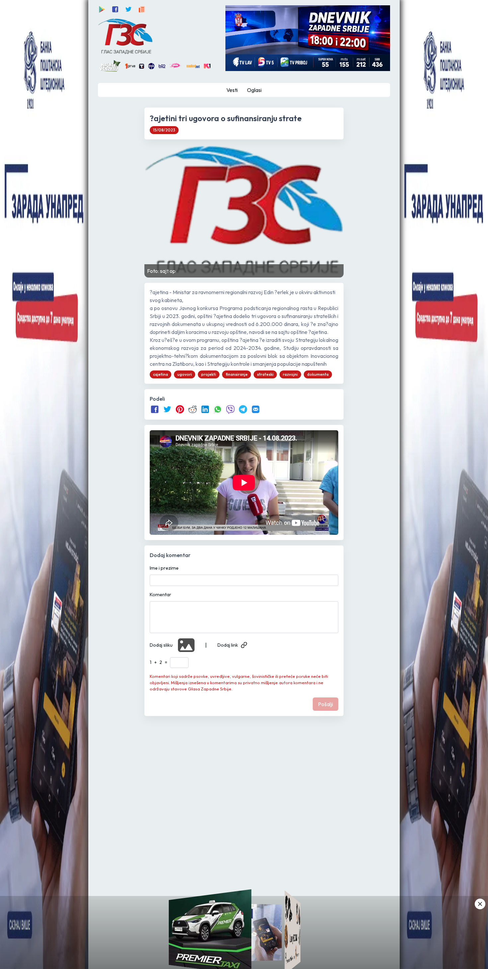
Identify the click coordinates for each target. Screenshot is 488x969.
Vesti (232, 90)
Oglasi (254, 90)
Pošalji (325, 704)
